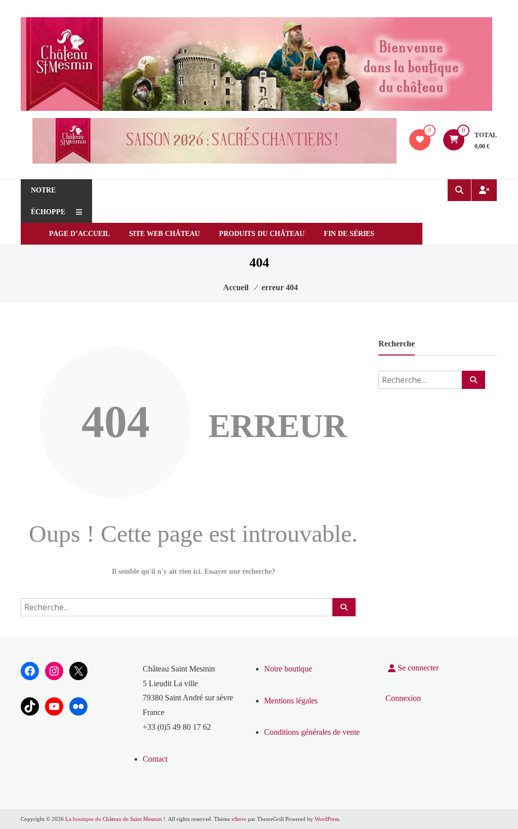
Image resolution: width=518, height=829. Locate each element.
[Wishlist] (420, 139)
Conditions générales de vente (312, 732)
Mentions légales (291, 700)
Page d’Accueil (79, 234)
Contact (155, 759)
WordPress (327, 819)
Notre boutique (288, 668)
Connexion (403, 698)
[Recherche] (344, 607)
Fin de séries (349, 234)
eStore (239, 819)
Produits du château (262, 234)
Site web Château (164, 234)
